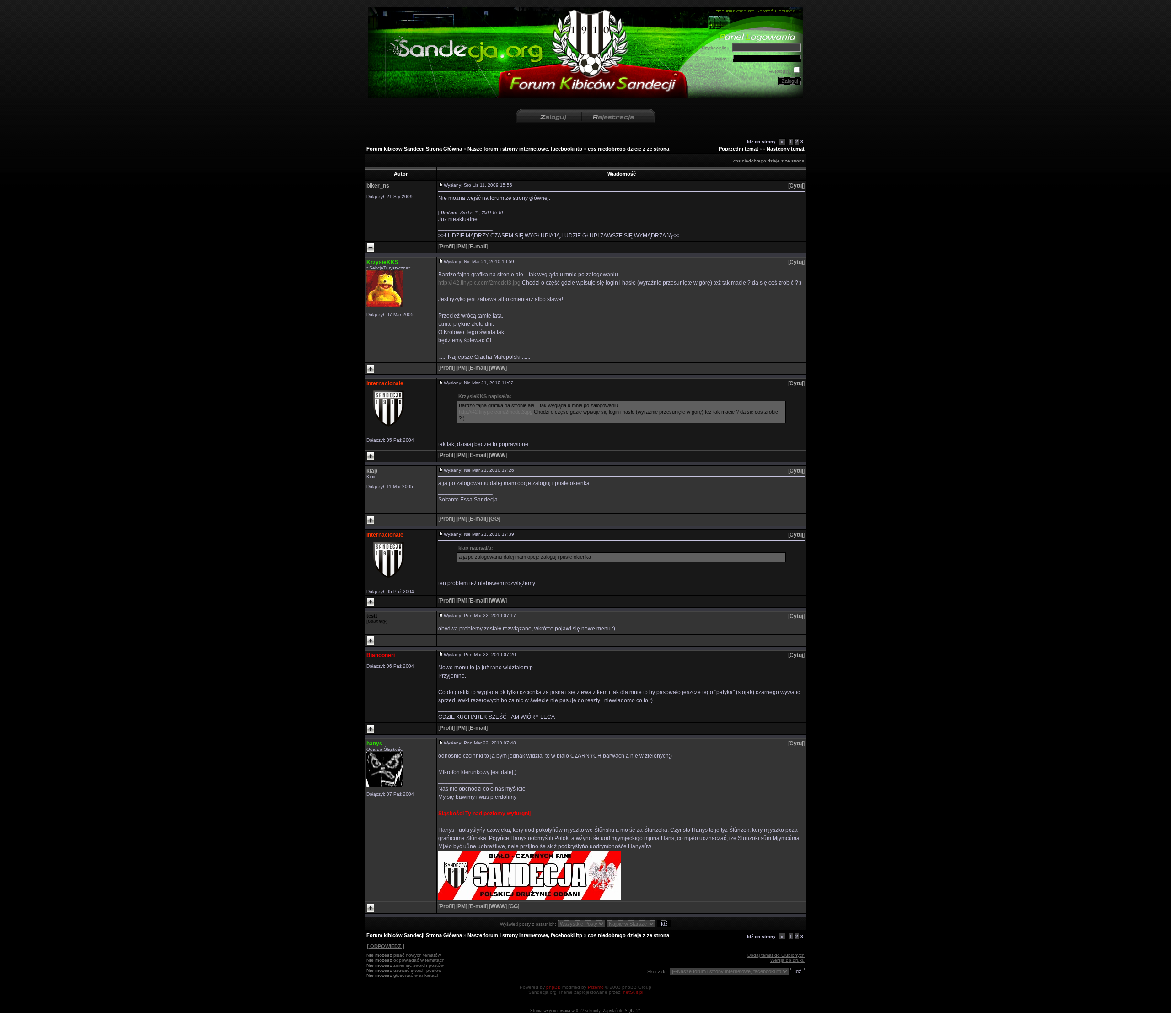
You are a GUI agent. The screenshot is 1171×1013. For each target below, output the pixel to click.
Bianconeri (380, 655)
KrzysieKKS (382, 262)
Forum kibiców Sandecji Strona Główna (414, 148)
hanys (374, 743)
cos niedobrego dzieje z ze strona (628, 148)
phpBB (553, 987)
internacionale (384, 383)
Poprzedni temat (738, 148)
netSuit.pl (633, 992)
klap (371, 471)
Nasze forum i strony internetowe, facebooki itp (524, 148)
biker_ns (377, 186)
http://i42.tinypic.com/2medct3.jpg (479, 283)
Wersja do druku (787, 960)
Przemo (596, 987)
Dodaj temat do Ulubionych (776, 955)
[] (796, 186)
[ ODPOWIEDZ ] (385, 946)
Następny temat (786, 148)
